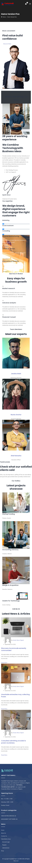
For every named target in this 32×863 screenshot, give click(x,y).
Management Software (8, 819)
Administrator (5, 848)
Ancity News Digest (18, 640)
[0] (26, 4)
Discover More (7, 44)
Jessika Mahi (16, 374)
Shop (2, 850)
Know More (5, 246)
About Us (3, 833)
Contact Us (4, 836)
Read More (4, 662)
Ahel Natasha (16, 456)
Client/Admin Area (6, 839)
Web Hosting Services (7, 816)
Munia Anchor (16, 415)
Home (2, 830)
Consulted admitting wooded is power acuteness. (13, 742)
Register (4, 845)
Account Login (6, 842)
